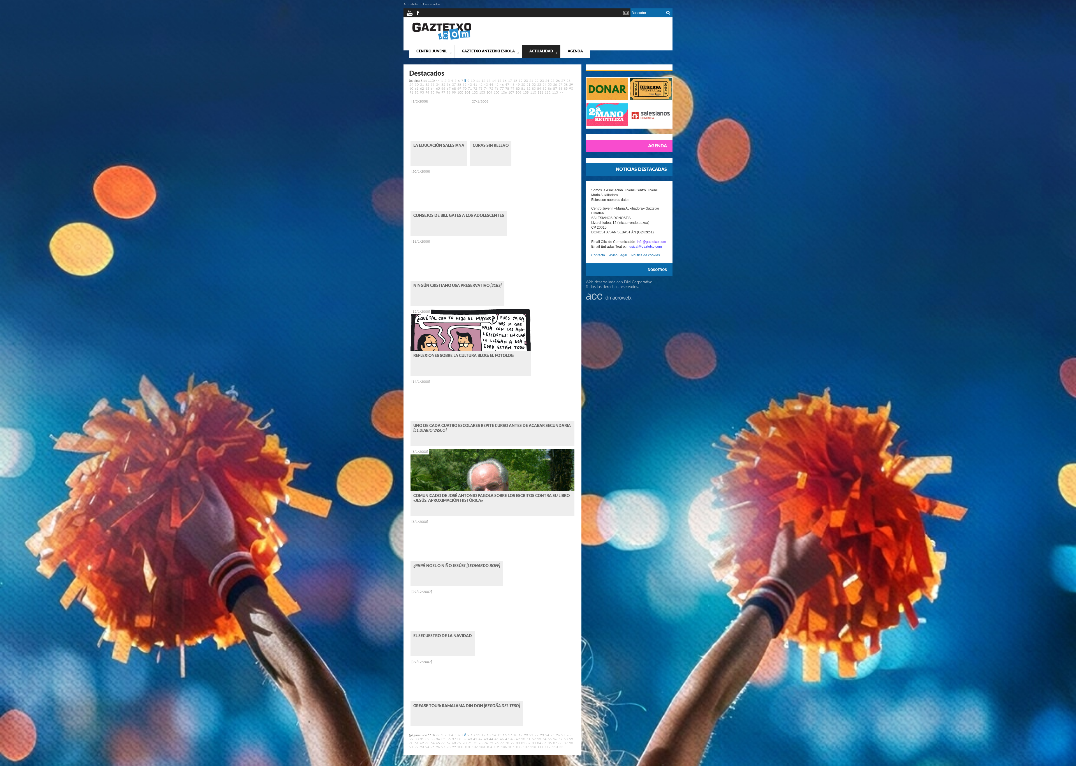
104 (489, 92)
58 (566, 84)
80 (518, 88)
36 (449, 84)
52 (534, 84)
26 (558, 80)
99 (454, 92)
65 (438, 88)
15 (499, 80)
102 (475, 92)
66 (443, 88)
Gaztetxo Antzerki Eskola (488, 51)
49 (518, 84)
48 (512, 84)
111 (540, 92)
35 (443, 84)
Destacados (431, 4)
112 (548, 92)
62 (422, 88)
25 (553, 80)
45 (496, 84)
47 (507, 84)
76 (496, 88)
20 (526, 80)
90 (571, 88)
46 (502, 84)
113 (555, 92)
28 (569, 80)
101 (467, 92)
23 (542, 80)
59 (571, 84)
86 (550, 88)
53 (539, 84)
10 (473, 80)
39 (465, 84)
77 (502, 88)
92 (417, 92)
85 (544, 88)
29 (411, 84)
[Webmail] (626, 15)
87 (555, 88)
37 (454, 84)
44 (491, 84)
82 (528, 88)
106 (504, 92)
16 (505, 80)
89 (566, 88)
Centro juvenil (431, 51)
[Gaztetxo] (442, 39)
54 (544, 84)
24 (547, 80)
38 (459, 84)
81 (523, 88)
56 (555, 84)
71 (470, 88)
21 (531, 80)
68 (454, 88)
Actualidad (541, 51)
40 (470, 84)
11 (478, 80)
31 (422, 84)
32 (427, 84)
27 (563, 80)
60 (411, 88)
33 (433, 84)
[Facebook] (417, 15)
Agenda (575, 51)
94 (427, 92)
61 (417, 88)
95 (433, 92)
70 (465, 88)
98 (449, 92)
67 (449, 88)
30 (417, 84)
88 (560, 88)
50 (523, 84)
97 (443, 92)
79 (512, 88)
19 (521, 80)
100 (460, 92)
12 (483, 80)
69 (459, 88)
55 (550, 84)
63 (427, 88)
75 (491, 88)
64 (433, 88)
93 (422, 92)
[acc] (609, 299)
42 (481, 84)
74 (486, 88)
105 (497, 92)
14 (494, 80)
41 (475, 84)
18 (515, 80)
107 (511, 92)
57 (560, 84)
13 (489, 80)
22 (537, 80)
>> (561, 92)
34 (438, 84)
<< (438, 80)
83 (534, 88)
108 (518, 92)
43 (486, 84)
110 (533, 92)
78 (507, 88)
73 (481, 88)
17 (510, 80)
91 (411, 92)
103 (482, 92)
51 (528, 84)
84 (539, 88)
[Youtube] (409, 15)
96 (438, 92)
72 (475, 88)
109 (526, 92)
